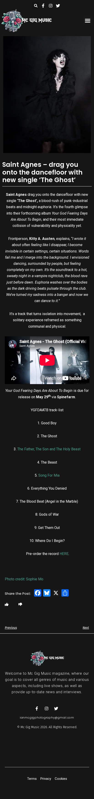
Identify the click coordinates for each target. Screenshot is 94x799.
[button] (35, 5)
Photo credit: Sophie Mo (24, 579)
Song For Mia (49, 475)
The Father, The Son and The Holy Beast (49, 449)
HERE (64, 554)
